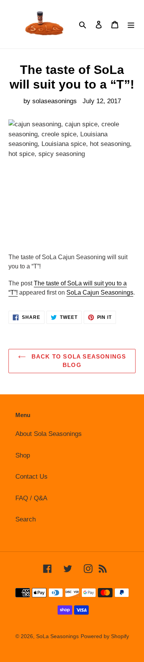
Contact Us (31, 476)
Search (25, 519)
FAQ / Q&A (31, 498)
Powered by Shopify (105, 636)
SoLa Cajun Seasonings (99, 292)
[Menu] (131, 24)
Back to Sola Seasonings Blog (78, 361)
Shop (22, 455)
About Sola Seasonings (48, 433)
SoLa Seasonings (57, 636)
